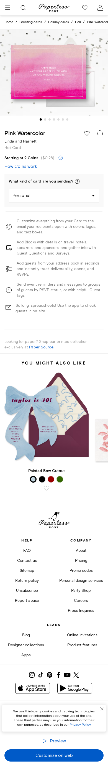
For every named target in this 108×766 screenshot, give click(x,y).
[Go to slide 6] (63, 119)
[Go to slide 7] (67, 119)
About (81, 550)
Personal (21, 195)
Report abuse (27, 600)
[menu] (8, 7)
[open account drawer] (100, 7)
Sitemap (27, 570)
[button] (77, 181)
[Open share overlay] (100, 132)
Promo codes (81, 570)
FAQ (27, 550)
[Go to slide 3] (49, 119)
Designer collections (26, 645)
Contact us (27, 560)
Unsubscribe (27, 590)
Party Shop (81, 590)
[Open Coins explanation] (60, 158)
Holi (78, 22)
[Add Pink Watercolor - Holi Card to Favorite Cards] (87, 133)
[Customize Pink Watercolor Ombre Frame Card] (54, 72)
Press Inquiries (81, 610)
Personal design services (81, 580)
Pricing (81, 560)
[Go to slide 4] (54, 119)
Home (8, 22)
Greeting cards (30, 22)
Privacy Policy (80, 725)
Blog (26, 635)
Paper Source (41, 347)
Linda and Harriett (20, 141)
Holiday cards (58, 22)
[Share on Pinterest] (49, 675)
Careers (81, 600)
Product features (82, 645)
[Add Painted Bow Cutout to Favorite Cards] (46, 488)
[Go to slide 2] (45, 119)
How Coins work (20, 166)
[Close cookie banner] (102, 708)
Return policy (27, 580)
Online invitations (82, 635)
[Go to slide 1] (41, 119)
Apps (26, 655)
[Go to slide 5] (58, 119)
